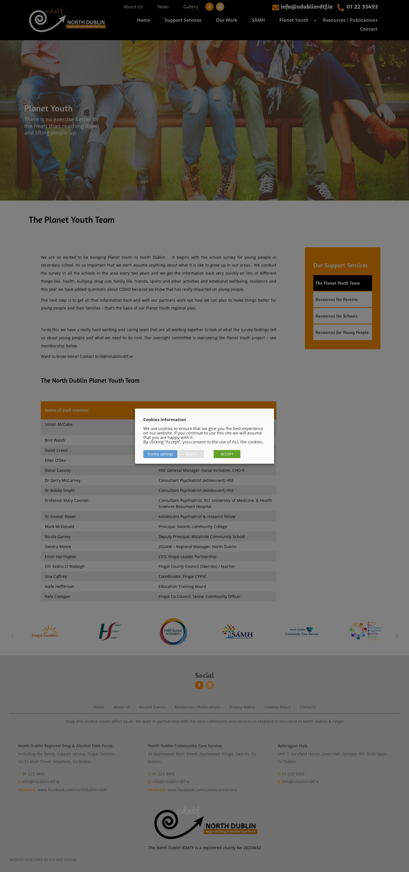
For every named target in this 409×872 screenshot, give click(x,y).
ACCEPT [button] (227, 453)
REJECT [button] (191, 453)
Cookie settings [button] (160, 453)
